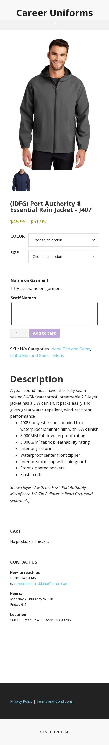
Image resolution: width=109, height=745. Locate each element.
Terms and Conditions (55, 701)
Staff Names (23, 298)
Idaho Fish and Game (70, 349)
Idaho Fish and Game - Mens (37, 355)
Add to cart (44, 333)
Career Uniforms (54, 12)
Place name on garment (39, 288)
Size (14, 252)
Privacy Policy (21, 701)
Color (17, 236)
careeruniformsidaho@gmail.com (41, 583)
